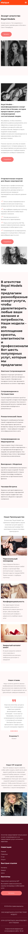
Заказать (6, 34)
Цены (3, 873)
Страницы (4, 854)
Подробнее (7, 159)
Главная (3, 851)
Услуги (3, 859)
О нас (3, 857)
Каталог (3, 870)
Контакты (4, 867)
